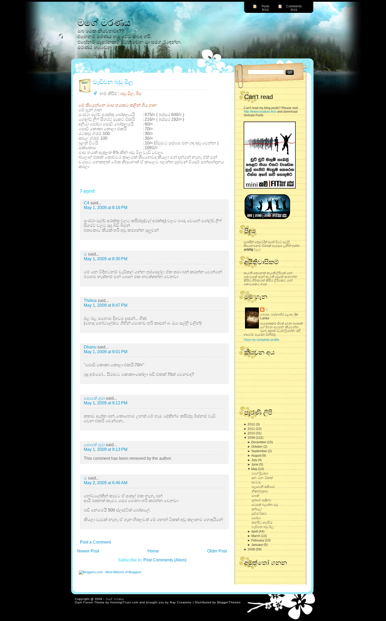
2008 (252, 549)
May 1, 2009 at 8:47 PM (105, 305)
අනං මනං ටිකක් (262, 478)
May (254, 469)
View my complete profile (261, 340)
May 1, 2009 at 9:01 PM (105, 351)
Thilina (91, 300)
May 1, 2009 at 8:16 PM (105, 207)
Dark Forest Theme (90, 602)
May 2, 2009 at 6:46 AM (105, 483)
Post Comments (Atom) (164, 560)
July (254, 460)
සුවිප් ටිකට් (259, 513)
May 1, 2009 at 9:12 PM (105, 403)
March (256, 536)
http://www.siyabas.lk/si (260, 111)
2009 (252, 438)
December (259, 442)
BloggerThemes (229, 602)
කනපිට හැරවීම (262, 522)
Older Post (217, 551)
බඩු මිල (127, 93)
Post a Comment (95, 542)
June (255, 464)
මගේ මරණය (104, 22)
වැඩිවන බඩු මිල (263, 527)
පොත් (255, 496)
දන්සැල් (257, 509)
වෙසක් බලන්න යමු (265, 505)
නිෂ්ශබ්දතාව (260, 491)
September (259, 451)
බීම (139, 93)
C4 (87, 203)
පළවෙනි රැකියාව (263, 487)
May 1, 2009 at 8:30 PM (105, 259)
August (256, 455)
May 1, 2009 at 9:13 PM (105, 449)
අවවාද (256, 482)
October (257, 446)
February (258, 540)
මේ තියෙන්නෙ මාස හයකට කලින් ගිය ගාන (118, 105)
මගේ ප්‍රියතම (260, 473)
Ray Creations (181, 602)
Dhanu (90, 347)
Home (153, 551)
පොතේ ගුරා (95, 398)
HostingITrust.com (124, 602)
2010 (252, 433)
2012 (252, 424)
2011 (252, 429)
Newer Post (88, 551)
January (257, 545)
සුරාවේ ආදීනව (262, 500)
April (255, 531)
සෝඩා (256, 518)
